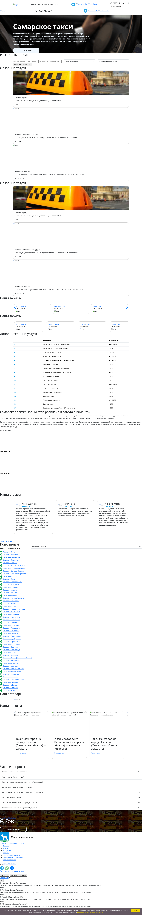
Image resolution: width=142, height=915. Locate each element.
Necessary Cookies (9, 883)
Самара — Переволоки (11, 628)
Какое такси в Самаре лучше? (13, 777)
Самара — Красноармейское (14, 609)
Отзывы (6, 853)
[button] (15, 307)
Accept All (22, 875)
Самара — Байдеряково (12, 557)
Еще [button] (56, 4)
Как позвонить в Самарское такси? (15, 772)
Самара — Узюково (10, 666)
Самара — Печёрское (11, 631)
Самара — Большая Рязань (13, 571)
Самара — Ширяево (10, 688)
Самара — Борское (10, 576)
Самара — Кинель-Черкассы (13, 598)
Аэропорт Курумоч (10, 552)
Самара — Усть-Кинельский (13, 669)
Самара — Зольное (10, 587)
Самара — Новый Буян (11, 620)
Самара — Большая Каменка (14, 568)
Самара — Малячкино (11, 612)
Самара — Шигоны (10, 685)
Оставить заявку (116, 6)
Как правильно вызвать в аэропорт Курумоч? (19, 808)
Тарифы (33, 4)
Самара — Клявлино (10, 603)
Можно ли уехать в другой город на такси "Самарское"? (23, 792)
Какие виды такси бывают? (12, 797)
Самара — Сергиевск (11, 647)
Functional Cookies (9, 890)
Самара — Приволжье (11, 641)
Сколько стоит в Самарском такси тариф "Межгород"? (22, 782)
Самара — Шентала (10, 682)
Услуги (40, 4)
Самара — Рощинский (11, 644)
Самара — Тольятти (10, 663)
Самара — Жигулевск (11, 584)
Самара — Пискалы (10, 633)
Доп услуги (48, 4)
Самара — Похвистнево (12, 636)
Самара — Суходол (10, 652)
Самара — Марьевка (11, 614)
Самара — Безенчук (10, 560)
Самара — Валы (9, 579)
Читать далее (21, 753)
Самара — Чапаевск (10, 677)
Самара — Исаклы (10, 590)
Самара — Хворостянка (12, 671)
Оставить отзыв (6, 541)
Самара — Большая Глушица (14, 565)
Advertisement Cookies (10, 904)
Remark (19, 890)
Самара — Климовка (11, 601)
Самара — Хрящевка (11, 674)
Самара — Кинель (10, 595)
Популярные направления (13, 857)
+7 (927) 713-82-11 (119, 3)
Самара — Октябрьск (11, 622)
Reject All (13, 875)
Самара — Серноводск (11, 650)
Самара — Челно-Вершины (13, 680)
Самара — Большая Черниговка (15, 574)
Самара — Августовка (11, 555)
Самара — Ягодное (10, 690)
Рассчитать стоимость (22, 65)
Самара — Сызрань (10, 655)
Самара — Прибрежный (12, 639)
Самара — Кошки (9, 606)
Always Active (21, 883)
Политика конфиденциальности (12, 843)
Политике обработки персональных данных (90, 912)
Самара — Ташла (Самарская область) (17, 658)
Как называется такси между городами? (17, 787)
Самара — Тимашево (11, 661)
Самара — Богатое (10, 563)
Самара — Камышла (10, 593)
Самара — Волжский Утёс (12, 582)
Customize (5, 875)
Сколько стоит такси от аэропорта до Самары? (19, 803)
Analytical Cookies (8, 897)
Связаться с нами (9, 860)
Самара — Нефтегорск (11, 617)
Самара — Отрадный (11, 625)
